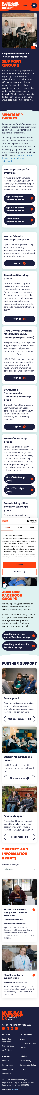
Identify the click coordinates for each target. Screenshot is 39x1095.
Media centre (7, 1069)
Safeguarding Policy (28, 1065)
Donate (23, 1047)
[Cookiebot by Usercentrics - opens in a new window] (28, 521)
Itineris (15, 1089)
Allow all (19, 565)
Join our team (7, 1065)
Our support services (16, 56)
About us (6, 1060)
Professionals (7, 1050)
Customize (18, 572)
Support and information (15, 53)
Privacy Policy (25, 1060)
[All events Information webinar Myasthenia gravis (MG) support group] (19, 869)
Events (22, 1039)
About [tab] (32, 527)
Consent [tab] (7, 527)
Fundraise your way (28, 1043)
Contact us (6, 1073)
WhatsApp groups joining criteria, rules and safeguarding (17, 158)
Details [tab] (19, 527)
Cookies (23, 1069)
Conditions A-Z (8, 1046)
